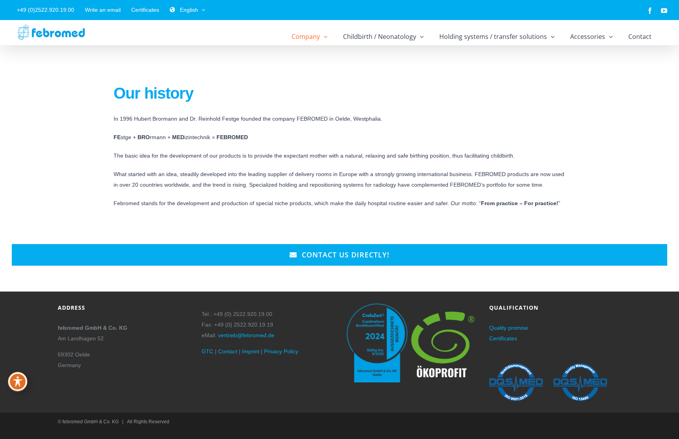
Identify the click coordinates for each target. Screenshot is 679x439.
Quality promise (508, 328)
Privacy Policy (281, 351)
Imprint (250, 351)
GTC (207, 351)
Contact (227, 351)
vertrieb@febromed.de (246, 335)
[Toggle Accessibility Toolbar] (17, 381)
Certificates (503, 338)
